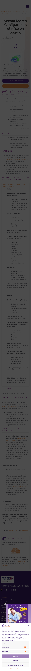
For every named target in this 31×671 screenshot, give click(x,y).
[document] (15, 335)
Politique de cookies (14, 668)
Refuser (15, 660)
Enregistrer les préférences (15, 665)
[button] (28, 626)
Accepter (15, 656)
